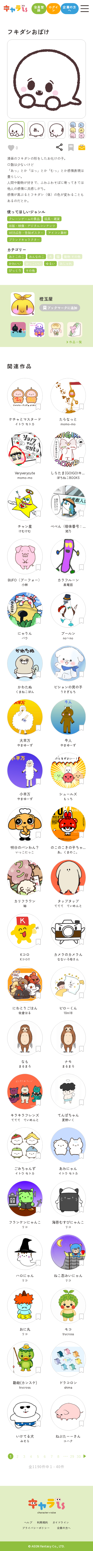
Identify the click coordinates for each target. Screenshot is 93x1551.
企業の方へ (69, 8)
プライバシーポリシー (36, 1528)
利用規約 (42, 1522)
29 (72, 1456)
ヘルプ (28, 1522)
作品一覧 (75, 342)
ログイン (53, 8)
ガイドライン (60, 1522)
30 (79, 1456)
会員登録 (39, 8)
